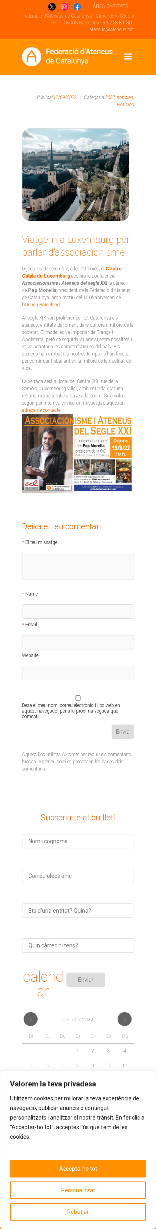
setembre (78, 1020)
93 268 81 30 (117, 23)
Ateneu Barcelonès (43, 305)
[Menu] (128, 57)
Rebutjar (78, 1212)
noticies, (125, 97)
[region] (78, 1150)
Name (31, 594)
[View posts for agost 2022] (31, 1019)
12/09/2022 (64, 97)
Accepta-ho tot (78, 1168)
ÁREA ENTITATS (110, 6)
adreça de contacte (41, 410)
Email (31, 624)
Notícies (125, 104)
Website (30, 655)
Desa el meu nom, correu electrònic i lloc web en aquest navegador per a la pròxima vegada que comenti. (71, 707)
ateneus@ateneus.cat (112, 29)
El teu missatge (41, 542)
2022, (110, 97)
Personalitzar (78, 1190)
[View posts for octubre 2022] (125, 1019)
